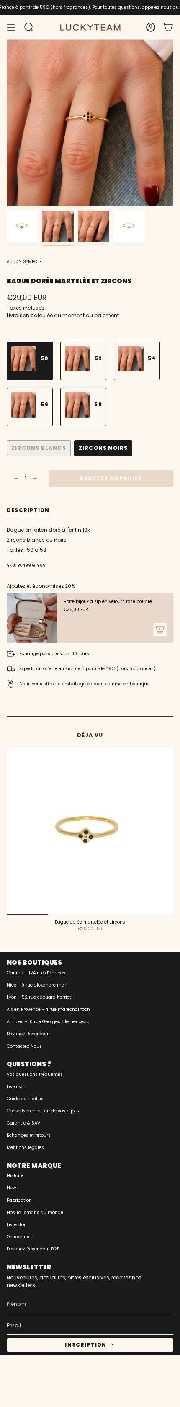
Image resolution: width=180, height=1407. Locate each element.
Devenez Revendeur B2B (33, 1249)
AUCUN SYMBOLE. (24, 261)
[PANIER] (168, 27)
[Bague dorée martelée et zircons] (90, 831)
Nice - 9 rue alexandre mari (37, 985)
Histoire (15, 1175)
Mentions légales (25, 1147)
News (13, 1188)
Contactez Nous (24, 1046)
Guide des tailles (25, 1099)
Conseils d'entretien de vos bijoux (43, 1111)
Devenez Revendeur (28, 1034)
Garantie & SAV (23, 1123)
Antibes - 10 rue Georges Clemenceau (48, 1021)
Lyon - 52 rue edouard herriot (39, 997)
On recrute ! (19, 1237)
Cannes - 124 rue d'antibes (36, 973)
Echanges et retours (29, 1135)
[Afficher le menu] (11, 27)
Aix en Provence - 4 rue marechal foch (48, 1009)
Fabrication (19, 1200)
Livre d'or (16, 1225)
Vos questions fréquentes (35, 1074)
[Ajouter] (160, 629)
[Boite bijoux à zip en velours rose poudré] (32, 618)
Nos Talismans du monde (35, 1212)
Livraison (18, 315)
